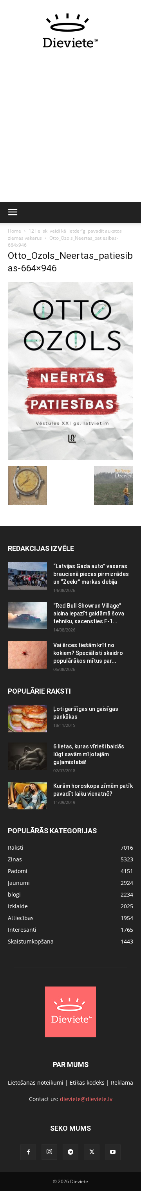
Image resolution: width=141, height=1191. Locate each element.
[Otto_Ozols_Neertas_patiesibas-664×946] (70, 458)
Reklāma (122, 1082)
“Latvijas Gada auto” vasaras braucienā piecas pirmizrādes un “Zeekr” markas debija (91, 574)
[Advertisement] (70, 129)
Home (14, 231)
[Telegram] (70, 1152)
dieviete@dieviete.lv (86, 1099)
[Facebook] (28, 1152)
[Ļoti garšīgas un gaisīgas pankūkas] (27, 718)
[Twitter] (91, 1152)
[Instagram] (49, 1152)
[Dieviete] (70, 30)
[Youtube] (113, 1152)
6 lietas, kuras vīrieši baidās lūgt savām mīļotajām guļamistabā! (88, 754)
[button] (12, 212)
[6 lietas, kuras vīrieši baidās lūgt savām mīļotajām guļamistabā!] (27, 756)
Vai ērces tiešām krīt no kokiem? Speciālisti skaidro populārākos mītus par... (88, 653)
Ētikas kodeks (87, 1082)
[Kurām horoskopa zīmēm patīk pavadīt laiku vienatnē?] (27, 795)
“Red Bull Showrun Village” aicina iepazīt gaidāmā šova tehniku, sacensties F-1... (88, 613)
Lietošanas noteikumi (35, 1082)
